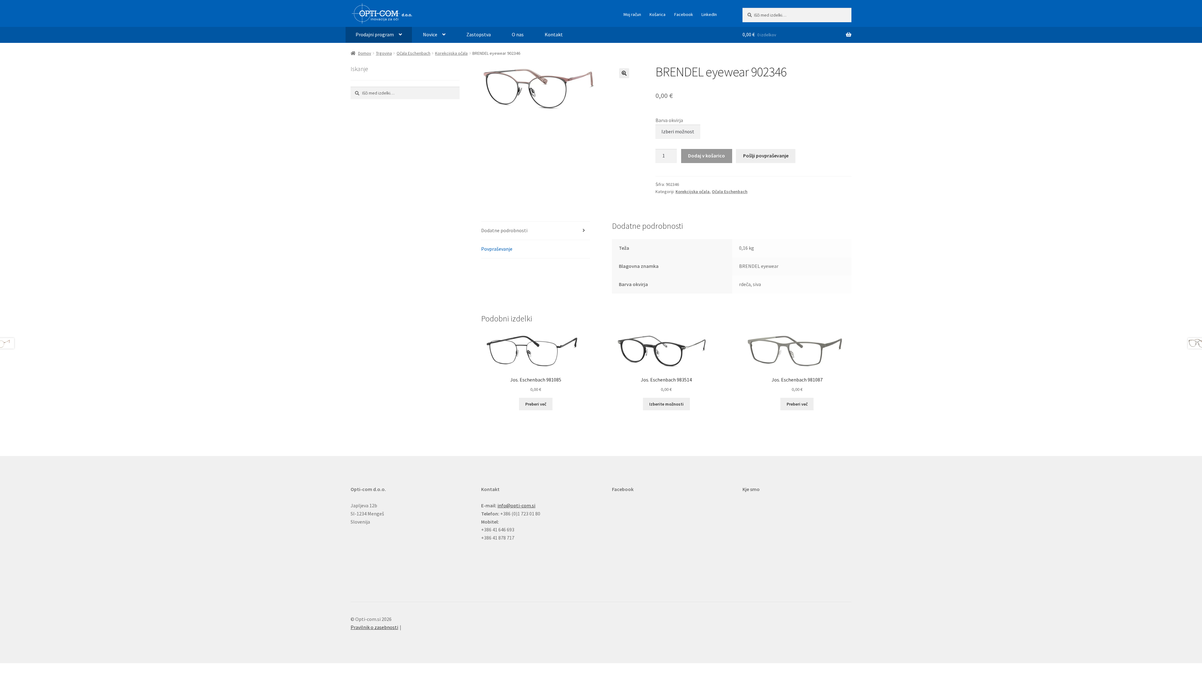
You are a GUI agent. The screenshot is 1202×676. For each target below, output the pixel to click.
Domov (364, 53)
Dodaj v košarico (706, 155)
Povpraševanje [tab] (496, 249)
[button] (624, 73)
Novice (430, 34)
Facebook (683, 14)
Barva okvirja (669, 120)
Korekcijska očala (451, 53)
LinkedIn (709, 14)
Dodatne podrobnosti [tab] (504, 230)
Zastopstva (478, 34)
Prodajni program (375, 34)
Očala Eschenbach (413, 53)
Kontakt (554, 34)
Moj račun (632, 14)
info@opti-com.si (516, 505)
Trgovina (384, 53)
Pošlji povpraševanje (765, 155)
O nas (518, 34)
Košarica (657, 14)
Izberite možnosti (666, 404)
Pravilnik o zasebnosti (374, 627)
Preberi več (535, 404)
